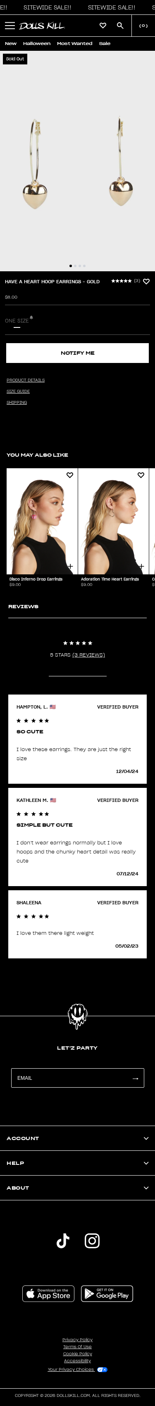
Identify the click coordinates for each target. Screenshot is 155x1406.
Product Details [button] (26, 380)
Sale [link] (104, 43)
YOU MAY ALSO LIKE (37, 455)
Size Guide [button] (18, 391)
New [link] (11, 43)
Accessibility (77, 1361)
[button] (45, 7)
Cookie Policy (77, 1354)
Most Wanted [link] (75, 43)
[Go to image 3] (80, 266)
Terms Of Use (77, 1347)
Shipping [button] (17, 403)
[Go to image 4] (84, 266)
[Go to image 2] (75, 266)
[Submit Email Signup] (135, 1078)
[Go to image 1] (70, 266)
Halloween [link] (36, 43)
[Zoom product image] (77, 161)
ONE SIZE (17, 320)
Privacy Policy (77, 1340)
